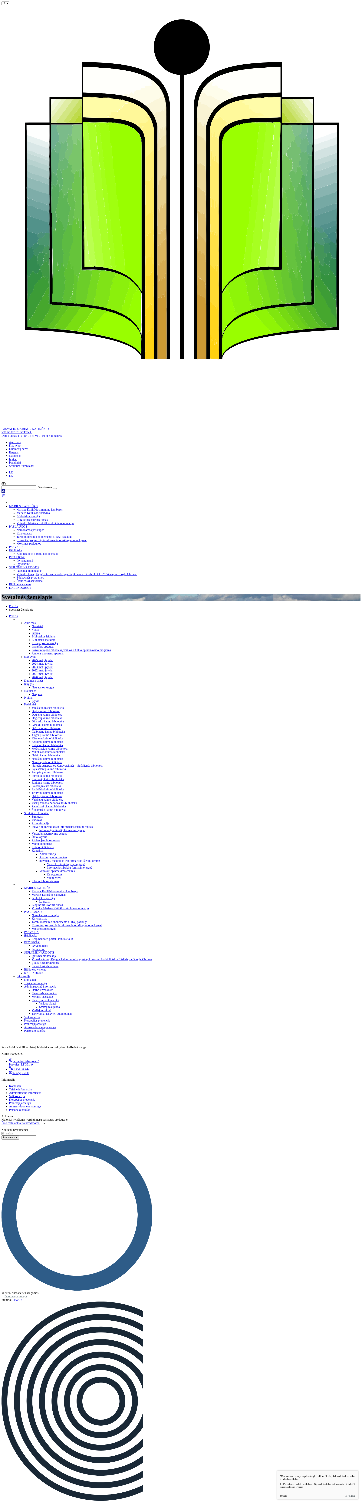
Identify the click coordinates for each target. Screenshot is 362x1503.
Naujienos (15, 455)
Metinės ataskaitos (42, 996)
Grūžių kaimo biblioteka (46, 728)
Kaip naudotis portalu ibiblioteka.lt (37, 553)
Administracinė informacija (40, 986)
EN (11, 475)
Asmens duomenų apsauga (48, 653)
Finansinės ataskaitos (44, 993)
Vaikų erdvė (54, 877)
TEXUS (17, 1299)
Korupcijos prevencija (45, 643)
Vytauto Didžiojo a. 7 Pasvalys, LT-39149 (24, 1062)
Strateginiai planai (50, 1006)
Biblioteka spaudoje (43, 639)
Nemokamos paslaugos (30, 530)
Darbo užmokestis (42, 989)
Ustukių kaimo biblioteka (47, 796)
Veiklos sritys (32, 1017)
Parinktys (350, 1496)
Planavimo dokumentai (45, 1000)
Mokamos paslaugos (29, 543)
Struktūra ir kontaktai (21, 466)
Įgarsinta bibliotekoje (29, 570)
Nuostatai (37, 626)
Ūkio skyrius (39, 837)
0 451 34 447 (21, 1069)
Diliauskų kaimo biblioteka (48, 721)
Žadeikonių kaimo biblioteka (49, 806)
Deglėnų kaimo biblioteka (47, 718)
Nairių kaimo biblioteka (46, 755)
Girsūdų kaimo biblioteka (47, 724)
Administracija (40, 823)
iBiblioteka (15, 550)
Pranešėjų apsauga (43, 646)
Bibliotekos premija (28, 516)
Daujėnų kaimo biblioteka (47, 714)
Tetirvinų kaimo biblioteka (47, 792)
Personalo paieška (34, 1030)
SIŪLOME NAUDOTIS (24, 567)
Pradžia (13, 606)
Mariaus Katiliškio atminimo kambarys (40, 509)
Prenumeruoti (10, 1137)
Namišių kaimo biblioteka (47, 762)
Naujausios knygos (43, 687)
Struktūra (37, 816)
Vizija (35, 629)
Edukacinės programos (30, 577)
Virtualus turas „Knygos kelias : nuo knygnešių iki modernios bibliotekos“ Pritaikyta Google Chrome (77, 574)
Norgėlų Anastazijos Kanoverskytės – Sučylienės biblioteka (67, 765)
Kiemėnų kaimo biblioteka (47, 738)
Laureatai (44, 901)
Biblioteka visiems (20, 584)
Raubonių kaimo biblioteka (48, 779)
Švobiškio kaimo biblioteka (48, 789)
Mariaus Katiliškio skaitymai (34, 513)
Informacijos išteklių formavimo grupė (62, 830)
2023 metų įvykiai (42, 667)
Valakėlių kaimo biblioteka (47, 799)
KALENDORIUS (20, 587)
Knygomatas (24, 533)
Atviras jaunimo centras (46, 840)
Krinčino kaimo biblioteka (47, 745)
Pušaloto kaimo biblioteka (47, 775)
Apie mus (15, 442)
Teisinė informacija (35, 983)
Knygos (13, 452)
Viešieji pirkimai (41, 1010)
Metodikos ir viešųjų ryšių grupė (66, 864)
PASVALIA (16, 547)
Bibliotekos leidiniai (43, 636)
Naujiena (37, 694)
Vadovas (37, 820)
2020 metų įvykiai (42, 677)
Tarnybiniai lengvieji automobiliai (52, 1013)
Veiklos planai (47, 1003)
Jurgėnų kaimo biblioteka (47, 735)
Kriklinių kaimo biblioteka (47, 741)
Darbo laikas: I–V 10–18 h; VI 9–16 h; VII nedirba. (32, 435)
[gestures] (3, 496)
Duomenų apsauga (16, 1296)
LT (11, 472)
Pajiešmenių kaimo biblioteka (49, 769)
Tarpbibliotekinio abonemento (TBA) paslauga (44, 536)
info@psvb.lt (21, 1073)
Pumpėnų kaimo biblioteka (48, 772)
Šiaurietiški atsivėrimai (30, 581)
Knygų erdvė (54, 874)
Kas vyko (15, 445)
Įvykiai (13, 459)
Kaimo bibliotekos (43, 847)
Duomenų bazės (18, 449)
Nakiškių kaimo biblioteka (47, 758)
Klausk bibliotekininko (45, 881)
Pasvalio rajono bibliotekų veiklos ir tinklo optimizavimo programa (71, 650)
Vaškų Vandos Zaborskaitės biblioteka (54, 803)
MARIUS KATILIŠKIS (23, 506)
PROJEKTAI (17, 557)
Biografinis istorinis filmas (32, 519)
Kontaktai (37, 850)
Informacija (23, 976)
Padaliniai (15, 462)
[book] (3, 492)
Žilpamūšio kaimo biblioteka (49, 809)
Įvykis (35, 701)
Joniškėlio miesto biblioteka (48, 707)
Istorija (36, 633)
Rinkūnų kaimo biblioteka (47, 782)
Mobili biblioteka (42, 843)
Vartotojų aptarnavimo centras (49, 833)
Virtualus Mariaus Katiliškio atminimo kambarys (45, 523)
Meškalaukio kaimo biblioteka (49, 748)
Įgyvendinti (23, 564)
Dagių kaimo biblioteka (46, 711)
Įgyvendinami (25, 560)
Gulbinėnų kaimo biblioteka (48, 731)
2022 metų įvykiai (42, 670)
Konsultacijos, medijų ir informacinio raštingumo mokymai (52, 540)
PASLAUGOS (18, 526)
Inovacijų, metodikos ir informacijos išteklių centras (62, 826)
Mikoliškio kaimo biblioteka (48, 752)
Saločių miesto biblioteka (46, 786)
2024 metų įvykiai (42, 663)
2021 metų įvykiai (42, 673)
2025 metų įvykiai (42, 660)
